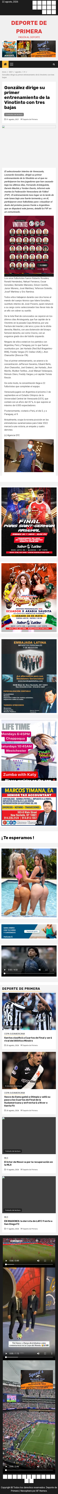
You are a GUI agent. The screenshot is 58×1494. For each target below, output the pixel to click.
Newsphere (26, 1491)
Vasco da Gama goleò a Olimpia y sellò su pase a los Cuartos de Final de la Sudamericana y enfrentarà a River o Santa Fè (27, 1101)
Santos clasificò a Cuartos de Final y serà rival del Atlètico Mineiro (28, 1039)
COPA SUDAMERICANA (14, 1034)
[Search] (54, 64)
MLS (6, 1158)
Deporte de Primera (30, 119)
